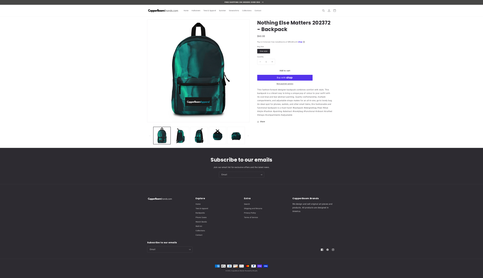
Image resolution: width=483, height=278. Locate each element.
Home (198, 204)
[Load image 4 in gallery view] (217, 135)
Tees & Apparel (202, 208)
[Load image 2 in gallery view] (180, 135)
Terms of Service (251, 217)
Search (247, 204)
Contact (199, 235)
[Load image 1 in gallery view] (162, 135)
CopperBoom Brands (237, 270)
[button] (323, 10)
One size (263, 51)
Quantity (260, 57)
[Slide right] (248, 135)
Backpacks (200, 213)
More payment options (285, 84)
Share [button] (262, 122)
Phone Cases (201, 217)
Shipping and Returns (253, 208)
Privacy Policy (250, 213)
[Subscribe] (261, 175)
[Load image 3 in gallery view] (199, 135)
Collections (200, 231)
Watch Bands (201, 222)
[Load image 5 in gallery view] (236, 135)
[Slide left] (150, 135)
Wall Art (199, 226)
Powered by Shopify (251, 270)
